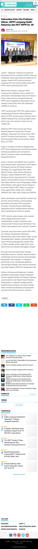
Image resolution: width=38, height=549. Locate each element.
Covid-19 (22, 523)
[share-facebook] (11, 305)
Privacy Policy (19, 543)
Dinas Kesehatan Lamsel (27, 526)
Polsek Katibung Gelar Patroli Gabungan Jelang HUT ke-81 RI (13, 466)
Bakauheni (4, 523)
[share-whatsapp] (26, 305)
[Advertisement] (19, 327)
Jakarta (5, 16)
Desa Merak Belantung (9, 526)
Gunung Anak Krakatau (9, 529)
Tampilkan (32, 394)
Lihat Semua (19, 405)
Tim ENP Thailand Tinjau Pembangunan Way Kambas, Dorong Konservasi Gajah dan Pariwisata (14, 443)
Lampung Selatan (9, 10)
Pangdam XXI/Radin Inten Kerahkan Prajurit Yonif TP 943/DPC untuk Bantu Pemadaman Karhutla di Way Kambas (14, 433)
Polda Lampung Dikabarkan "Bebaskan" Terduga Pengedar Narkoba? (14, 419)
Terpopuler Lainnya (19, 474)
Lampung (19, 10)
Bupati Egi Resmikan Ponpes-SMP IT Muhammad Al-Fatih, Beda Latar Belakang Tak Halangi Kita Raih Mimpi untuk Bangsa (14, 456)
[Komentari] (34, 305)
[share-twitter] (19, 305)
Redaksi (8, 541)
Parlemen (26, 10)
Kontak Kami (15, 541)
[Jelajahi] (35, 3)
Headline (22, 529)
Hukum (32, 10)
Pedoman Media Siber (26, 541)
